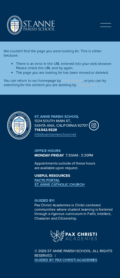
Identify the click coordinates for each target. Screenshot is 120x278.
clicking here (72, 80)
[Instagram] (94, 125)
